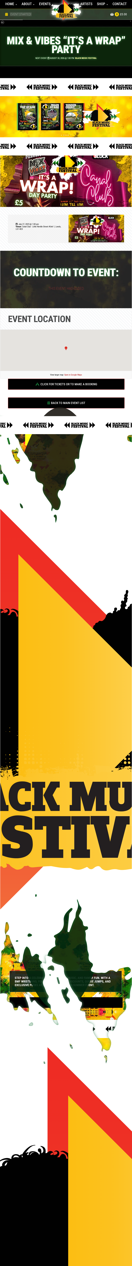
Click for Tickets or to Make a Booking (66, 384)
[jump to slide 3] (68, 135)
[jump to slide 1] (64, 135)
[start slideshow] (61, 135)
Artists (86, 4)
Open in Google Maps (73, 375)
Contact (120, 4)
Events (46, 4)
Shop (102, 4)
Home (11, 4)
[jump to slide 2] (66, 135)
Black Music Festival (86, 58)
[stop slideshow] (70, 135)
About (28, 4)
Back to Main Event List (66, 403)
